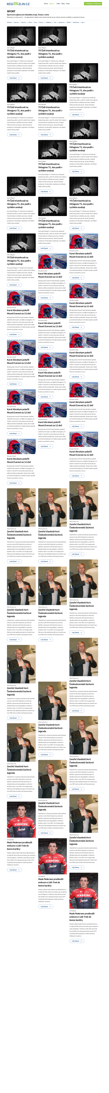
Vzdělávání (48, 22)
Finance (41, 22)
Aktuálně (9, 22)
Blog (63, 3)
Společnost (62, 22)
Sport (82, 22)
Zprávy (51, 3)
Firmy (68, 3)
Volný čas (23, 22)
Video (58, 3)
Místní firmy (76, 22)
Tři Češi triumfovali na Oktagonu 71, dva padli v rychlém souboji (19, 53)
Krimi (35, 22)
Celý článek (13, 78)
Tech (55, 22)
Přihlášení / (90, 3)
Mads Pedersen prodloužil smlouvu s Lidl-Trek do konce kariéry (19, 845)
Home (46, 3)
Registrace (97, 3)
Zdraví (30, 22)
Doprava (16, 22)
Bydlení (69, 22)
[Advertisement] (85, 42)
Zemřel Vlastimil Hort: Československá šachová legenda (81, 527)
